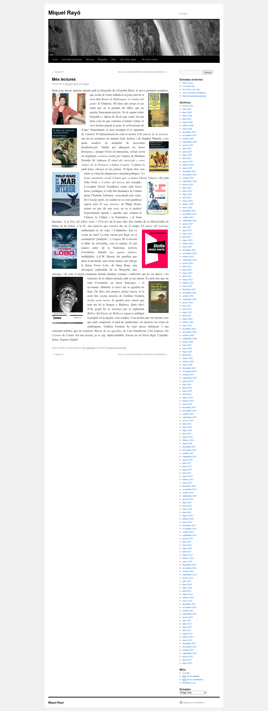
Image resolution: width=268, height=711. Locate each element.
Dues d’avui (187, 82)
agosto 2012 (187, 656)
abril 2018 (186, 433)
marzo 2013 (187, 633)
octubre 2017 (188, 453)
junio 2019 (187, 387)
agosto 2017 (187, 459)
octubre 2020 (188, 335)
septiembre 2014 (189, 574)
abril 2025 (186, 158)
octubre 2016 (188, 492)
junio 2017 (187, 466)
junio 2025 (187, 151)
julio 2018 (186, 423)
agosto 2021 (187, 302)
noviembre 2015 (189, 528)
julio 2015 (186, 541)
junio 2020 (187, 348)
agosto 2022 (187, 263)
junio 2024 (187, 190)
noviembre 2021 (189, 292)
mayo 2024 (187, 194)
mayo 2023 (187, 233)
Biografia (102, 59)
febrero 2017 (188, 479)
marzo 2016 (187, 515)
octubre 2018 (188, 413)
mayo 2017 (187, 469)
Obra (113, 59)
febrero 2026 (188, 125)
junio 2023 (187, 230)
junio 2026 (187, 112)
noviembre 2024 (189, 174)
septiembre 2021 (189, 299)
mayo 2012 (187, 662)
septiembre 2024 (189, 181)
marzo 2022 (187, 279)
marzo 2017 (187, 476)
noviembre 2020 (189, 331)
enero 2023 (187, 246)
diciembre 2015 (189, 525)
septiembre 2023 (189, 220)
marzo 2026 (187, 122)
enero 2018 (187, 443)
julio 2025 (186, 148)
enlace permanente (116, 347)
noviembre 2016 (189, 489)
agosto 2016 (187, 499)
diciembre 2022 (189, 249)
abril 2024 (186, 197)
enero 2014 (187, 600)
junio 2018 (187, 426)
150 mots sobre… (129, 59)
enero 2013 (187, 640)
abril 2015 (186, 551)
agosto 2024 (187, 184)
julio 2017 (186, 462)
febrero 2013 (188, 636)
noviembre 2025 (189, 135)
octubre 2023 (188, 217)
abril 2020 (186, 354)
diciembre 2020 (189, 328)
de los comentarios (192, 679)
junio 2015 (187, 544)
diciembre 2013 (189, 603)
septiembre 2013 (189, 613)
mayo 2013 (187, 626)
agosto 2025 (187, 145)
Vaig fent (57, 71)
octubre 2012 (188, 649)
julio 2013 (186, 620)
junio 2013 (187, 623)
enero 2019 (187, 403)
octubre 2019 (188, 374)
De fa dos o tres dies (191, 89)
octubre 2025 (188, 138)
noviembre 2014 (189, 567)
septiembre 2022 (189, 259)
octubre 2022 (188, 256)
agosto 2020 (187, 341)
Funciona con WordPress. (194, 702)
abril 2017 (186, 472)
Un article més (188, 86)
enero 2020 (187, 364)
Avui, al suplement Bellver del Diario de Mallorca (143, 71)
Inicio (55, 59)
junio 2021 (187, 308)
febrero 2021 (188, 322)
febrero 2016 (188, 518)
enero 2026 (187, 128)
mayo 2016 (187, 508)
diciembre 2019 (189, 367)
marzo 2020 (187, 358)
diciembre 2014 (189, 564)
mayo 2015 (187, 548)
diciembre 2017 (189, 446)
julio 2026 (186, 108)
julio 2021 (186, 305)
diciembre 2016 (189, 485)
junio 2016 (187, 505)
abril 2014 (186, 590)
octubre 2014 (188, 571)
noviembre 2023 (189, 213)
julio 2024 (186, 187)
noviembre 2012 (189, 646)
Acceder (186, 672)
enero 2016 (187, 522)
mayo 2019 (187, 390)
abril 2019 (186, 394)
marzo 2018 (187, 436)
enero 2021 (187, 325)
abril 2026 (186, 118)
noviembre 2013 (189, 607)
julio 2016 (186, 502)
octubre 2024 (188, 177)
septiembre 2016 (189, 495)
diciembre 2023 (189, 210)
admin (86, 83)
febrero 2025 (188, 164)
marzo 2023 (187, 240)
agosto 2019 (187, 381)
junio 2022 (187, 269)
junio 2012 (187, 659)
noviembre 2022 (189, 253)
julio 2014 (186, 581)
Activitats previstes (72, 59)
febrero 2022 (188, 282)
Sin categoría (88, 347)
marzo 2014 (187, 594)
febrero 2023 (188, 243)
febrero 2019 (188, 400)
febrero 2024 (188, 204)
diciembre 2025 (189, 131)
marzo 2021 (187, 318)
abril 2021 (186, 315)
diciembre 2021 (189, 289)
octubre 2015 (188, 531)
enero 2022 (187, 285)
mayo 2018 (187, 430)
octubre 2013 (188, 610)
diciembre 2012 (189, 643)
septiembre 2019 (189, 377)
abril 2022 (186, 276)
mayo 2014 (187, 587)
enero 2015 (187, 561)
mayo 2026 (187, 115)
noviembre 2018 (189, 410)
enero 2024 (187, 207)
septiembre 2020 (189, 338)
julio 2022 (186, 266)
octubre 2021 (188, 295)
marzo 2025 (187, 161)
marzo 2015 (187, 554)
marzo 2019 (187, 397)
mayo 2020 (187, 351)
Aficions (90, 59)
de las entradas (191, 676)
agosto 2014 (187, 577)
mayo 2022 (187, 272)
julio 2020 (186, 344)
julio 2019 (186, 384)
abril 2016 (186, 512)
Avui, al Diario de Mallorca (194, 92)
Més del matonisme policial (194, 95)
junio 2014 (187, 584)
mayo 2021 (187, 312)
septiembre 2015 (189, 535)
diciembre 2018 (189, 407)
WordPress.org (188, 682)
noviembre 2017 (189, 449)
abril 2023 (186, 236)
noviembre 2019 (189, 371)
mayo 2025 (187, 154)
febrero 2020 (188, 361)
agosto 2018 (187, 420)
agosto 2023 (187, 223)
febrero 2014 (188, 597)
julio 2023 (186, 226)
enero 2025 (187, 167)
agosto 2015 (187, 538)
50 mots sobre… (151, 59)
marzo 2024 (187, 200)
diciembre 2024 (189, 171)
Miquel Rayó (64, 12)
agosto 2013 (187, 617)
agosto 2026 (187, 105)
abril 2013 (186, 630)
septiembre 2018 (189, 417)
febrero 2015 (188, 558)
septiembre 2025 (189, 141)
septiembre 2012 (189, 653)
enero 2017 (187, 482)
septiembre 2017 (189, 456)
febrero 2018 (188, 440)
